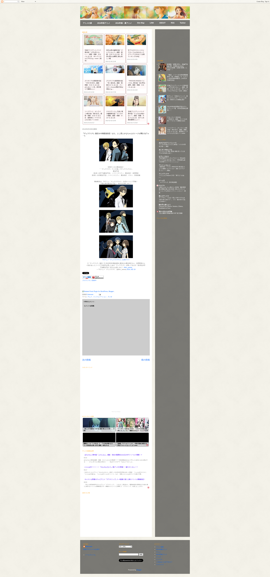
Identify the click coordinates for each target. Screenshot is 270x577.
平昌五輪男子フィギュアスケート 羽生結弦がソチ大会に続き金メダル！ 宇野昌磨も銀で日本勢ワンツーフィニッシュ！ (172, 160)
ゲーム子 (162, 180)
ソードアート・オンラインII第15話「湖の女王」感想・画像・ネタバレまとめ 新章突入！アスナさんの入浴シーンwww (177, 130)
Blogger (139, 570)
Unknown (88, 546)
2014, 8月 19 (131, 269)
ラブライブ (160, 564)
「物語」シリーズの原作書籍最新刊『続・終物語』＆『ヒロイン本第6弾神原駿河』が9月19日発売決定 (177, 77)
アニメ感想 (160, 547)
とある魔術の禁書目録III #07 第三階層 (170, 213)
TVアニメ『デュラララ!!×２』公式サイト (116, 260)
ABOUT (162, 23)
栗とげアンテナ (164, 196)
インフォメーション (100, 297)
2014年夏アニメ (161, 549)
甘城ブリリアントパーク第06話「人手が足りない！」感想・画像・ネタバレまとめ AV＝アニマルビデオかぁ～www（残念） (177, 88)
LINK (152, 23)
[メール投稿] (99, 294)
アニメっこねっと (165, 165)
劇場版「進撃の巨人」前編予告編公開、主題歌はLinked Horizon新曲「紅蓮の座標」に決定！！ (177, 66)
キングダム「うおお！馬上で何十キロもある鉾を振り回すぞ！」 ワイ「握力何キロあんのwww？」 (172, 199)
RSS (172, 23)
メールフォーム (90, 555)
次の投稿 (86, 360)
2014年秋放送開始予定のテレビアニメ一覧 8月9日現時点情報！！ (177, 108)
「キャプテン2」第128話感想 (168, 182)
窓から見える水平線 (165, 211)
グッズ (158, 557)
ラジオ (110, 297)
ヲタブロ (162, 185)
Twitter (183, 23)
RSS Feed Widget (116, 411)
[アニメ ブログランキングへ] (98, 278)
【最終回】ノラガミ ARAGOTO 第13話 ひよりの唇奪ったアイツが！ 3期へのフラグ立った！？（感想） (172, 168)
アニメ (90, 297)
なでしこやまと (164, 156)
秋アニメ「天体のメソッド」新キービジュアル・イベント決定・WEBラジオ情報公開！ (177, 97)
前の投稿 (145, 360)
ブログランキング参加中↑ (89, 280)
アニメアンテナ (164, 174)
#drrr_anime (128, 267)
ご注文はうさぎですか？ (164, 562)
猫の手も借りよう (165, 204)
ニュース (159, 559)
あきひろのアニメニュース (168, 143)
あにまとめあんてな (165, 149)
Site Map (140, 23)
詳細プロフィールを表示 (91, 549)
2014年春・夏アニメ (123, 23)
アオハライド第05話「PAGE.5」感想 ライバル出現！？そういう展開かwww (177, 119)
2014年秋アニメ (103, 23)
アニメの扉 (86, 10)
